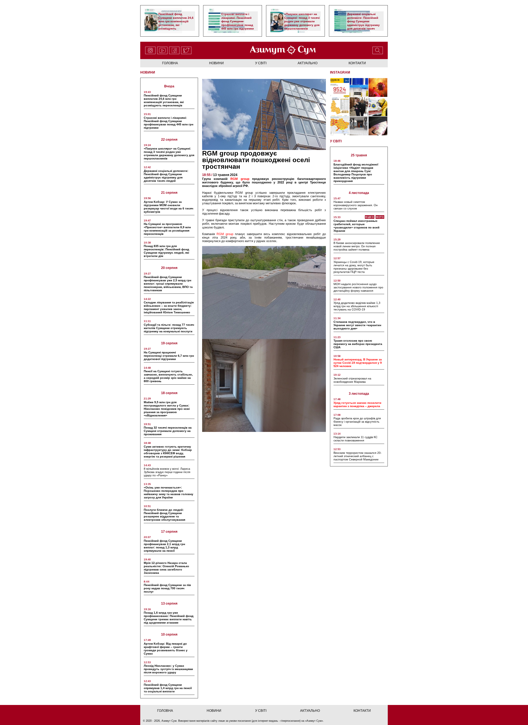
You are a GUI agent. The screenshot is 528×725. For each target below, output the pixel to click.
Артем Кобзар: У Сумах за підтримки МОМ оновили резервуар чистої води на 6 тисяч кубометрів (168, 206)
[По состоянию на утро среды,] (339, 87)
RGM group (225, 234)
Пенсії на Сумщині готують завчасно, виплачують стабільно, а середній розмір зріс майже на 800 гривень (168, 376)
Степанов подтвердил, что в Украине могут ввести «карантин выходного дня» (357, 325)
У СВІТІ (336, 141)
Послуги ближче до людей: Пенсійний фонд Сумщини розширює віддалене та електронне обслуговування (164, 514)
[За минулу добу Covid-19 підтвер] (339, 106)
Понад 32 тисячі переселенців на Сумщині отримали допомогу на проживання (168, 431)
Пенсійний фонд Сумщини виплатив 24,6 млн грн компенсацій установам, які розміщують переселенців (175, 23)
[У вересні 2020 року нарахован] (378, 125)
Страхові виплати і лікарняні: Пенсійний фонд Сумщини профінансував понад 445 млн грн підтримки (237, 21)
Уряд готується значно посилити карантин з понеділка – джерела (357, 404)
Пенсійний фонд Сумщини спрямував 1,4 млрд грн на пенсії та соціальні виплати (168, 688)
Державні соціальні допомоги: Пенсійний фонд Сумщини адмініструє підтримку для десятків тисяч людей (363, 23)
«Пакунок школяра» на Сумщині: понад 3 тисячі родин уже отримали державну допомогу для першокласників (302, 21)
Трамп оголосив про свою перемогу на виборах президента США (358, 344)
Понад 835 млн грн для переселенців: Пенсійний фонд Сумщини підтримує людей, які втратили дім (166, 251)
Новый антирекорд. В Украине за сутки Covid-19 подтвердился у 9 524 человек (358, 363)
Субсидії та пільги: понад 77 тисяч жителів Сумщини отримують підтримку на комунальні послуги (169, 328)
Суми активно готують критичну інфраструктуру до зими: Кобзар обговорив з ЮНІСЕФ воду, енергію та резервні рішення (168, 451)
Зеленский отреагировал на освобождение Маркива (352, 380)
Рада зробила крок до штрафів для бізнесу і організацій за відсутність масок (357, 422)
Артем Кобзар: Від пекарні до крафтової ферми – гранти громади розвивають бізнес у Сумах (165, 648)
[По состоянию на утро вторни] (359, 87)
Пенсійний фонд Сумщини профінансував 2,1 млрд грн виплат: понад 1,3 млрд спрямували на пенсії (164, 545)
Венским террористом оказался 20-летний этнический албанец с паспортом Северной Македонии (358, 456)
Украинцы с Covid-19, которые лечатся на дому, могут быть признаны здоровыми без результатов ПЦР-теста (354, 266)
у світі (260, 63)
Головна (170, 63)
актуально (307, 63)
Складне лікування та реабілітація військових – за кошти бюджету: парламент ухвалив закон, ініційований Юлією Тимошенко (169, 307)
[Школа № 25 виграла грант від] (359, 125)
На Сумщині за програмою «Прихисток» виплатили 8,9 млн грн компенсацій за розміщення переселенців (167, 228)
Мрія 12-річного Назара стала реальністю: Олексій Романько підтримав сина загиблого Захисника (166, 567)
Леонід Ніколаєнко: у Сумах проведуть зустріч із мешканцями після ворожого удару (168, 669)
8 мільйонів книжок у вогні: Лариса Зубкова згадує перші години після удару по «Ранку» (167, 472)
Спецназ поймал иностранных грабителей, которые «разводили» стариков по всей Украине (357, 225)
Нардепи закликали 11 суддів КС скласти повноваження (355, 438)
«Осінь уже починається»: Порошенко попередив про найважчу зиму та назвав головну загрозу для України (168, 492)
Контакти (357, 63)
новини (216, 63)
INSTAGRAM (340, 72)
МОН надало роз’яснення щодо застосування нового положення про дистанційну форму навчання (358, 287)
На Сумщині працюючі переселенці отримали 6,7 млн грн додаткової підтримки (169, 356)
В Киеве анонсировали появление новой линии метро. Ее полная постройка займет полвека (357, 246)
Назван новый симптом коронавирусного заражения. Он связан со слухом (356, 205)
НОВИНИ (147, 72)
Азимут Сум (314, 720)
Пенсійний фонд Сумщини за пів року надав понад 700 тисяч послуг (167, 588)
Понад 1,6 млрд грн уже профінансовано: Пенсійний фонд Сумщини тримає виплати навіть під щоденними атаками (168, 617)
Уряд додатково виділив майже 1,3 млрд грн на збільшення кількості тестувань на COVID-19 (357, 306)
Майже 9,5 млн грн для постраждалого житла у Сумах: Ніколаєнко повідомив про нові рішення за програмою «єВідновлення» (167, 409)
